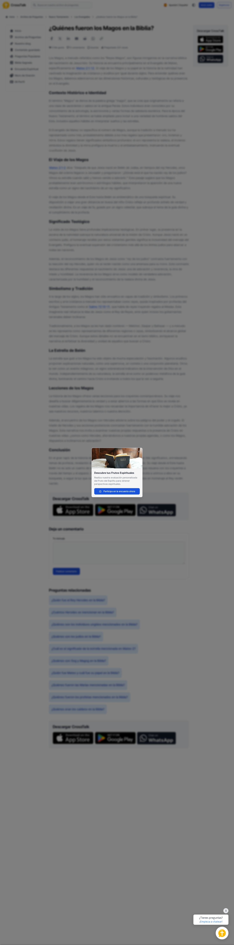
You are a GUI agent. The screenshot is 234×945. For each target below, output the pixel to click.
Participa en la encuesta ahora (119, 491)
